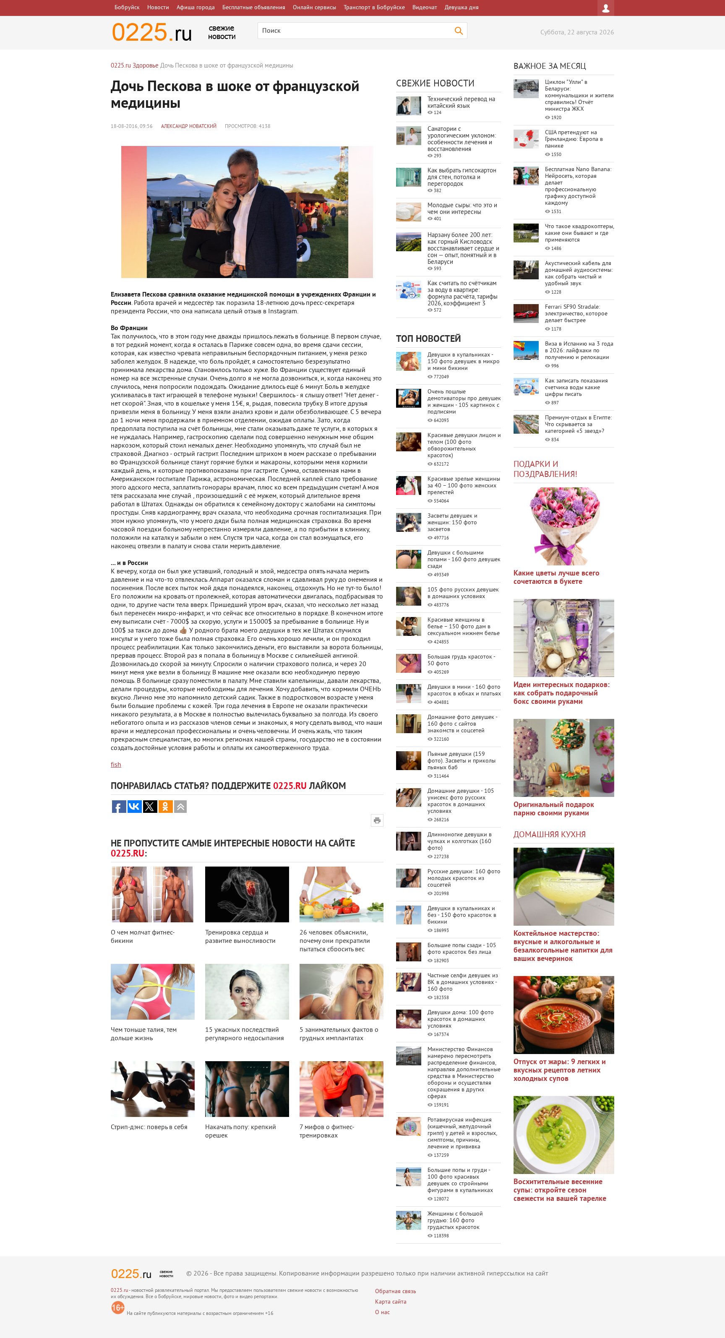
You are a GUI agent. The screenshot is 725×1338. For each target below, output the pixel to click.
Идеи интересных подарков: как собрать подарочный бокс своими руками (562, 693)
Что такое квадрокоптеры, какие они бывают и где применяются (579, 233)
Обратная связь (395, 1291)
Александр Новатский (188, 127)
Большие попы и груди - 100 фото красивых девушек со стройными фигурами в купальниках (460, 1180)
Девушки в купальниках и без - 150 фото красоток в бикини (462, 915)
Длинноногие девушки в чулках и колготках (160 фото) (460, 841)
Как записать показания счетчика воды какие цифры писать (576, 387)
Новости (158, 7)
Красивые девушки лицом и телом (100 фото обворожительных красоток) (464, 445)
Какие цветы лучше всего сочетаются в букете (557, 578)
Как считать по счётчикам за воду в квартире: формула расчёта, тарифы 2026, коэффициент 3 (463, 294)
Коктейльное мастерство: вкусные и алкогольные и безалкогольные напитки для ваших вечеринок (563, 946)
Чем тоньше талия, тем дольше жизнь (144, 1034)
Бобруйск (127, 7)
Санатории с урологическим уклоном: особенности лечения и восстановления (462, 139)
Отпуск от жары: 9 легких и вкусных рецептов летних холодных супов (560, 1070)
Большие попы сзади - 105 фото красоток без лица (462, 949)
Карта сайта (391, 1302)
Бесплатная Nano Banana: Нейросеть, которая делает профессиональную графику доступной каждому (578, 186)
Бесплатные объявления (253, 7)
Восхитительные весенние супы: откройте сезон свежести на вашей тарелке (560, 1190)
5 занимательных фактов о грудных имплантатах (339, 1034)
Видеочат (424, 7)
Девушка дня (462, 7)
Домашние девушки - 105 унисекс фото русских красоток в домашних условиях (461, 801)
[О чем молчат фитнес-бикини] (153, 894)
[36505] (564, 1135)
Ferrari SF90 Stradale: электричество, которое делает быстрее (576, 314)
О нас (382, 1312)
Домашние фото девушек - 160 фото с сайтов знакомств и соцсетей (462, 724)
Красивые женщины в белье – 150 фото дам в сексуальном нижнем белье (464, 627)
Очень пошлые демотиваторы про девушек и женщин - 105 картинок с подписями (464, 402)
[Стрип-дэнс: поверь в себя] (153, 1089)
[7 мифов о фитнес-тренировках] (341, 1089)
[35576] (564, 526)
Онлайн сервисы (314, 7)
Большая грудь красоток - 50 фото (461, 660)
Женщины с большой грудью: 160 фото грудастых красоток (455, 1220)
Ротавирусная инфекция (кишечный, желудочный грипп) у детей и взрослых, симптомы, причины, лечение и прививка (462, 1134)
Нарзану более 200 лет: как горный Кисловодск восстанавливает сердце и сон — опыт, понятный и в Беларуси (463, 249)
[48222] (564, 638)
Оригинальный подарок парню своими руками (554, 809)
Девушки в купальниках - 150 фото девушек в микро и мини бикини (464, 361)
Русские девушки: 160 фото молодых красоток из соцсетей (464, 878)
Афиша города (196, 7)
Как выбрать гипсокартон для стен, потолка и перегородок (462, 177)
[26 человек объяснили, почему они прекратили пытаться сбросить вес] (341, 894)
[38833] (564, 887)
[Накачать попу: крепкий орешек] (247, 1089)
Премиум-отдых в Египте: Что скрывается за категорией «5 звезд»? (578, 424)
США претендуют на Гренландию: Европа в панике (574, 139)
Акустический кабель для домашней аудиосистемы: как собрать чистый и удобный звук (579, 273)
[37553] (564, 1015)
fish (116, 765)
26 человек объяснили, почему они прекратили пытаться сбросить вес (335, 941)
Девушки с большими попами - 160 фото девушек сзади (464, 559)
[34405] (564, 758)
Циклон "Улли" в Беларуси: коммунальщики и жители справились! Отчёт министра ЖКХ (579, 96)
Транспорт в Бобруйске (374, 7)
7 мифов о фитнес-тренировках (327, 1131)
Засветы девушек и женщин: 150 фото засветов (452, 523)
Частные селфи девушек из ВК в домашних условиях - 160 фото (463, 982)
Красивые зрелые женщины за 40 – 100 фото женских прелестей (464, 486)
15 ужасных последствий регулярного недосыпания (244, 1034)
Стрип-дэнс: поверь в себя (149, 1127)
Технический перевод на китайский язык (461, 103)
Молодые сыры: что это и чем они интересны (462, 209)
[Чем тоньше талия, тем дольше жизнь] (153, 992)
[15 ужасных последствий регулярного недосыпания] (247, 992)
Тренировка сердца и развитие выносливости (240, 937)
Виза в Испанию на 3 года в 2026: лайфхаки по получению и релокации (579, 351)
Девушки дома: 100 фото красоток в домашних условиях (461, 1019)
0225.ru (119, 1291)
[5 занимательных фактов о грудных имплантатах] (341, 992)
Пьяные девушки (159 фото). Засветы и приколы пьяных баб (462, 761)
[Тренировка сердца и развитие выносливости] (247, 894)
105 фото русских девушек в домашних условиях (463, 593)
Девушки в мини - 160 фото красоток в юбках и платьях (464, 691)
